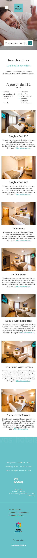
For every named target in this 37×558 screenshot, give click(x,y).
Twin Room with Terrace (18, 366)
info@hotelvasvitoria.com (21, 471)
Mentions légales (14, 509)
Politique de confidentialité (18, 512)
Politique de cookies (15, 515)
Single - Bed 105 (18, 182)
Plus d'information (23, 148)
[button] (33, 555)
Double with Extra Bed (18, 320)
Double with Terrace (18, 415)
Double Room (18, 274)
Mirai (24, 545)
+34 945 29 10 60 (23, 463)
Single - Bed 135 (18, 136)
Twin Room (18, 228)
